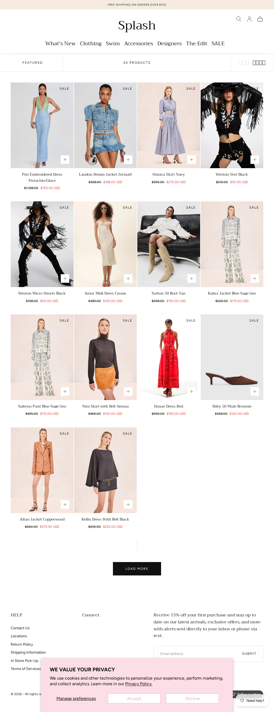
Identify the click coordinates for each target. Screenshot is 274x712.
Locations (19, 636)
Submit (249, 654)
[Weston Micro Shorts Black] (42, 244)
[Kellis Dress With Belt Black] (105, 470)
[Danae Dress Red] (168, 357)
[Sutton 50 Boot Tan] (168, 244)
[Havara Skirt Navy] (168, 125)
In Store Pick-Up (24, 660)
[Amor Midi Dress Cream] (105, 244)
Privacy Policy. (138, 683)
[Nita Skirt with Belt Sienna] (105, 357)
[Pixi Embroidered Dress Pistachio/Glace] (42, 125)
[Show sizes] (65, 159)
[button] (238, 19)
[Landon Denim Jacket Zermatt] (105, 125)
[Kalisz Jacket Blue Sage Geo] (232, 244)
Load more (137, 569)
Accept (134, 698)
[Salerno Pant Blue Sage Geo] (42, 357)
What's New (60, 44)
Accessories (138, 44)
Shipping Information (28, 652)
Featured (32, 63)
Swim (113, 44)
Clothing (91, 44)
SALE (218, 44)
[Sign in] (249, 19)
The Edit (196, 44)
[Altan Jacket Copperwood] (42, 470)
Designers (169, 44)
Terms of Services (26, 668)
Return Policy (22, 644)
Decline (192, 698)
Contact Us (20, 628)
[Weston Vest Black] (232, 125)
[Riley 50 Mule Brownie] (232, 357)
